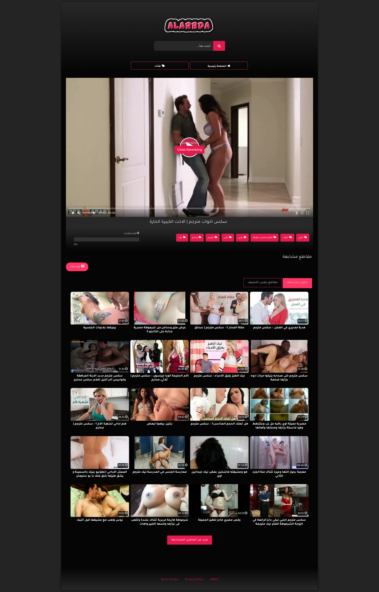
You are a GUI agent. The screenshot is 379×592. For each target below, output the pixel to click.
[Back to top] (366, 580)
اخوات (285, 237)
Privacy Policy (194, 579)
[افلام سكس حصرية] (189, 26)
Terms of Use (169, 579)
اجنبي (300, 237)
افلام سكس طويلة (263, 237)
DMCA (214, 579)
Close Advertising (189, 149)
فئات (158, 66)
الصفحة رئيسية (217, 66)
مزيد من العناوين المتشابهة (189, 540)
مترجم (211, 237)
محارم (195, 237)
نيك (180, 237)
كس (226, 237)
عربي (240, 237)
